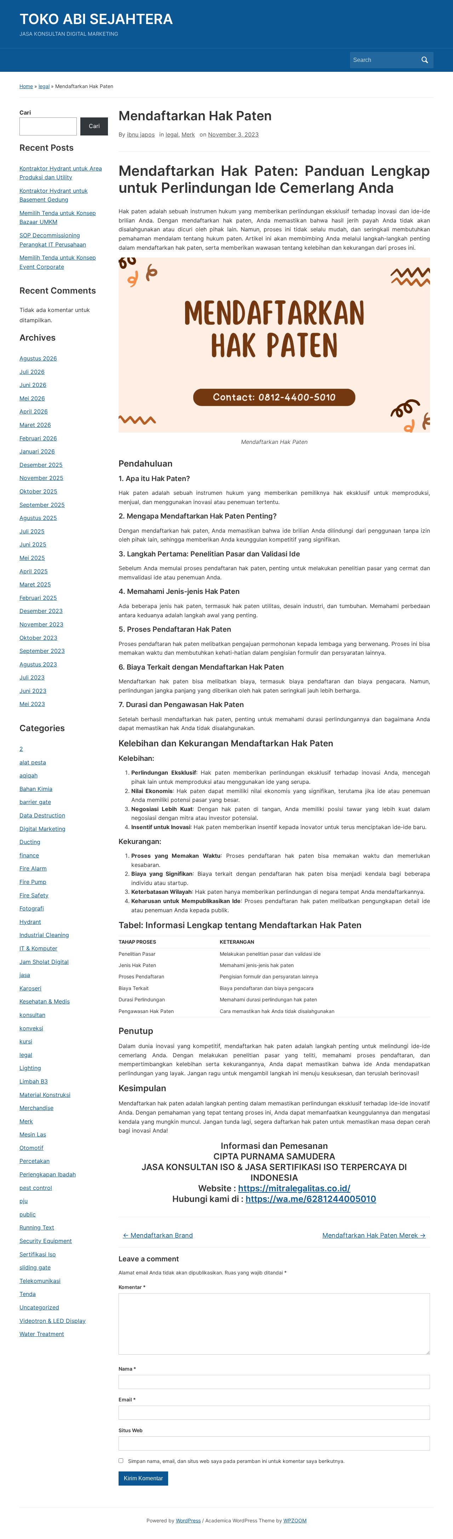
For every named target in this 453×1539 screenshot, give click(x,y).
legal (44, 86)
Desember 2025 (41, 464)
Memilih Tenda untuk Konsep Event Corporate (57, 262)
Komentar (132, 1287)
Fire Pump (32, 881)
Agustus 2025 (38, 517)
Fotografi (31, 908)
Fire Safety (33, 895)
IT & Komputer (38, 948)
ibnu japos (141, 134)
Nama (127, 1369)
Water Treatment (41, 1333)
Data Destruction (42, 815)
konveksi (31, 1028)
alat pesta (32, 762)
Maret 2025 (35, 584)
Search (424, 60)
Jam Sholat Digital (44, 961)
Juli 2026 (32, 371)
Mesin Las (32, 1134)
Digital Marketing (42, 828)
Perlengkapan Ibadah (47, 1174)
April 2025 (33, 571)
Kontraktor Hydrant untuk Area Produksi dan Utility (60, 173)
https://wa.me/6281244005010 (311, 1199)
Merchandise (36, 1107)
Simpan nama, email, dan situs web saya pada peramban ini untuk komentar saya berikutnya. (236, 1461)
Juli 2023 (32, 677)
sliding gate (35, 1267)
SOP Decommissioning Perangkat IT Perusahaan (52, 240)
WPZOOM (294, 1520)
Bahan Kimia (35, 788)
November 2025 (41, 477)
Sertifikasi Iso (37, 1254)
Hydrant (30, 921)
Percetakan (34, 1160)
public (27, 1214)
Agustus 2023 (38, 664)
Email (127, 1399)
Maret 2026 (35, 424)
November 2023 (41, 624)
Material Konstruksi (44, 1094)
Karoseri (30, 988)
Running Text (36, 1227)
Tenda (27, 1293)
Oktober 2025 (38, 491)
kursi (25, 1041)
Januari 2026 (37, 451)
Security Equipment (45, 1240)
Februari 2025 (38, 597)
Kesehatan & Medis (44, 1001)
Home (26, 86)
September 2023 (42, 650)
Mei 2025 (32, 557)
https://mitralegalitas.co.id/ (294, 1188)
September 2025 (42, 504)
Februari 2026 (38, 438)
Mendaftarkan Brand (158, 1235)
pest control (35, 1187)
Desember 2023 (41, 610)
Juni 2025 (32, 544)
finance (29, 855)
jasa (24, 974)
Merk (26, 1121)
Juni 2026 (32, 384)
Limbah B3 (33, 1081)
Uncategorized (39, 1307)
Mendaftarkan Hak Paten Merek (374, 1235)
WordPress (188, 1520)
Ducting (29, 841)
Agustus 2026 (38, 358)
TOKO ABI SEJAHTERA (96, 19)
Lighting (30, 1067)
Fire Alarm (33, 868)
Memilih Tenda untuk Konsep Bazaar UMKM (57, 217)
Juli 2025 (32, 531)
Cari (25, 112)
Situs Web (131, 1430)
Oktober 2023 (38, 637)
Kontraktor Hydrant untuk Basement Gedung (53, 195)
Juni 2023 (32, 690)
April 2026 (33, 411)
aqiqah (28, 775)
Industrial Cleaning (44, 934)
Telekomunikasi (40, 1280)
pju (23, 1200)
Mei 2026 (32, 398)
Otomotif (31, 1147)
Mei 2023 (32, 703)
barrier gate (35, 801)
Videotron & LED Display (52, 1320)
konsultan (32, 1014)
